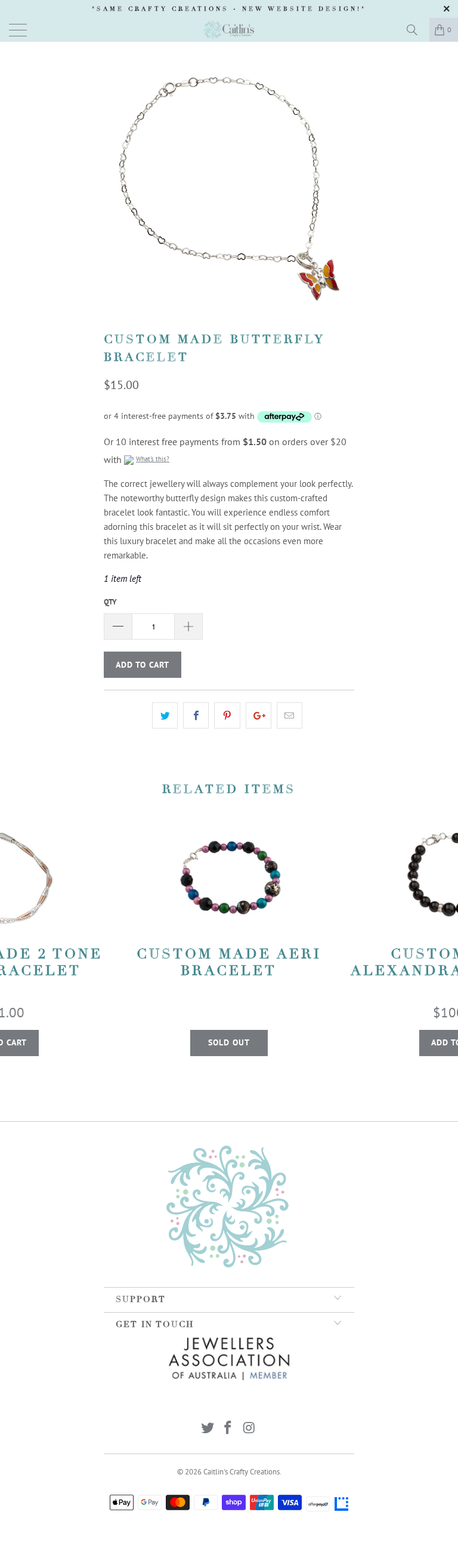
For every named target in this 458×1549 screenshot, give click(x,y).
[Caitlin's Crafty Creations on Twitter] (207, 1429)
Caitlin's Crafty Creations (241, 1472)
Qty (110, 602)
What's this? (152, 459)
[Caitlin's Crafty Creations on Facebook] (228, 1429)
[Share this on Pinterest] (227, 715)
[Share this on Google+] (258, 715)
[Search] (416, 29)
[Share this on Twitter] (165, 715)
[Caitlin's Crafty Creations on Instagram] (249, 1429)
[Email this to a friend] (289, 715)
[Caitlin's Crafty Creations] (229, 30)
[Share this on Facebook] (196, 715)
